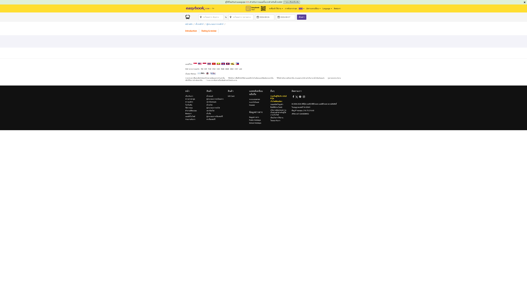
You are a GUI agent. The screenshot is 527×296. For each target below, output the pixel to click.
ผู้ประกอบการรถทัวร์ (215, 24)
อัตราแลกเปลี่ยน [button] (312, 9)
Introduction (191, 31)
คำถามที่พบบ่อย (191, 111)
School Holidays (255, 123)
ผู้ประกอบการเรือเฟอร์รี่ (215, 116)
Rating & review (208, 31)
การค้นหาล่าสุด (291, 9)
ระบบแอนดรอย (254, 99)
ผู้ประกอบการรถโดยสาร (215, 99)
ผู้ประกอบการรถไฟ (213, 108)
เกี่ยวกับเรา (189, 96)
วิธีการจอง (189, 108)
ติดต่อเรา (337, 9)
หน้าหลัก (189, 24)
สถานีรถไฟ (210, 111)
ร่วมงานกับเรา (190, 119)
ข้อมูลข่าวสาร (254, 117)
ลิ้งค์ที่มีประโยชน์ (276, 107)
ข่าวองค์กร (189, 102)
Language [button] (327, 9)
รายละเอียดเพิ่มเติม (291, 2)
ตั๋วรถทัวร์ (200, 24)
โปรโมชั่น (188, 105)
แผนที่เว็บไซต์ (190, 116)
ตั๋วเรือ (209, 114)
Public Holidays (255, 120)
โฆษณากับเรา (275, 121)
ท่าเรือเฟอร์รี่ (211, 119)
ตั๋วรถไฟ (209, 105)
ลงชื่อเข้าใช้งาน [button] (275, 9)
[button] (301, 8)
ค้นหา (302, 17)
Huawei (252, 105)
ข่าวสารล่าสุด (190, 99)
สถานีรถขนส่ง (211, 102)
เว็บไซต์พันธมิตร (276, 101)
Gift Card (231, 96)
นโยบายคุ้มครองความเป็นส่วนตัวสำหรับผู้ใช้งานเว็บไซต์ (278, 112)
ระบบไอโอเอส (254, 102)
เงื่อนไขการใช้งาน (276, 118)
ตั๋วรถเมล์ (210, 96)
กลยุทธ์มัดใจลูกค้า (276, 104)
